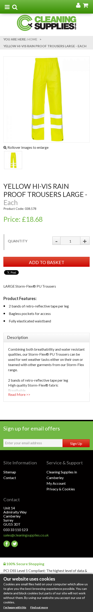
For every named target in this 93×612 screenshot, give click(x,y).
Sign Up (76, 443)
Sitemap (9, 472)
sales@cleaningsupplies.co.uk (24, 535)
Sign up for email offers (31, 428)
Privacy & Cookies (60, 489)
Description (17, 337)
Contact (9, 477)
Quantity (17, 241)
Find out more (39, 607)
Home (32, 39)
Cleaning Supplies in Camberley (61, 475)
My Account (56, 483)
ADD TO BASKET (46, 262)
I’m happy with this (14, 607)
